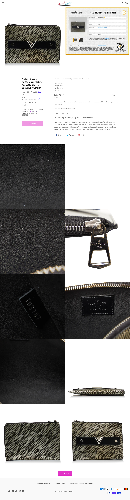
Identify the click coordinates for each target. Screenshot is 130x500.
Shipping (25, 113)
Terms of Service (43, 483)
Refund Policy (60, 483)
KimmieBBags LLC (67, 491)
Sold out (32, 123)
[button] (32, 110)
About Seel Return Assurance (81, 483)
